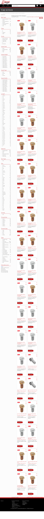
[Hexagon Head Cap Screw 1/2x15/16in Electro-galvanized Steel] (21, 480)
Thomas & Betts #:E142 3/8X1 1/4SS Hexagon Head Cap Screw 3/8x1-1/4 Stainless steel (21, 439)
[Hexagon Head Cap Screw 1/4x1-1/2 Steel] (21, 384)
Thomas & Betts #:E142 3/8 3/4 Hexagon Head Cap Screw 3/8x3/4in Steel (32, 391)
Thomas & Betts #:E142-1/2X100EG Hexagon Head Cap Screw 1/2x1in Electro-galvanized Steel (32, 153)
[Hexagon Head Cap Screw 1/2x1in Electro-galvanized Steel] (32, 146)
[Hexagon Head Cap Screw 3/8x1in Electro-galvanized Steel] (21, 241)
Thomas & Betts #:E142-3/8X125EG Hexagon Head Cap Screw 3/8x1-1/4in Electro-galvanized (32, 248)
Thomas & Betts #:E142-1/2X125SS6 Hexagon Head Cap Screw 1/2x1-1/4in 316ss (21, 128)
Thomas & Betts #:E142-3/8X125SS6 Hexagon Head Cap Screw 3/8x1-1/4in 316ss (21, 272)
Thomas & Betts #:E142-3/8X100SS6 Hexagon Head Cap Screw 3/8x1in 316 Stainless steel (32, 319)
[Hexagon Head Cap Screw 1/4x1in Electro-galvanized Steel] (21, 217)
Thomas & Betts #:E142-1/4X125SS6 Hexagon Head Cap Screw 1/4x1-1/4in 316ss (21, 343)
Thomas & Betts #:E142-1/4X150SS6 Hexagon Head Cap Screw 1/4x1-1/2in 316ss (21, 295)
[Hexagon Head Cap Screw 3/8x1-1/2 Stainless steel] (32, 432)
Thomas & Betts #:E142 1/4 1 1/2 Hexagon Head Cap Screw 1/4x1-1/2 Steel (21, 391)
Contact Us (23, 501)
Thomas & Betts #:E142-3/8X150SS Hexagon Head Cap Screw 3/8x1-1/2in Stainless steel (32, 272)
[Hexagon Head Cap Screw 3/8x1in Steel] (21, 408)
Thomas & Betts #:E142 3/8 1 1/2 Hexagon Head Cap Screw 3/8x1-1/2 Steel (32, 462)
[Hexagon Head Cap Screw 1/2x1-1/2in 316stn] (32, 74)
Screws (20, 13)
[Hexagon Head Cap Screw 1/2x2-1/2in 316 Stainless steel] (21, 98)
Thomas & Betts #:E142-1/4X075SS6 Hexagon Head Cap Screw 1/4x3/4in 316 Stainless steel (32, 58)
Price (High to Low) (33, 16)
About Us (13, 501)
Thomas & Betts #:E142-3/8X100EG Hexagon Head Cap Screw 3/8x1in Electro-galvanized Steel (21, 248)
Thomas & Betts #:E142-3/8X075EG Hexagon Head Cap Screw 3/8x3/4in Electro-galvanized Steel (32, 296)
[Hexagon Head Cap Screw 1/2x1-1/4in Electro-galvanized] (21, 169)
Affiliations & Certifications (15, 505)
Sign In (2, 500)
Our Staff (13, 502)
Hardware (16, 13)
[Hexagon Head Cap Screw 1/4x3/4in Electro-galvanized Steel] (32, 193)
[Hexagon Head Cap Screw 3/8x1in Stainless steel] (32, 408)
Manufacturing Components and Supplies (9, 13)
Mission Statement (14, 504)
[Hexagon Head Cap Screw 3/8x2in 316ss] (32, 122)
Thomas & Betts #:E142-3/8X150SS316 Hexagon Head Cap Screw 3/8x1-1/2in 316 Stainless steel (32, 105)
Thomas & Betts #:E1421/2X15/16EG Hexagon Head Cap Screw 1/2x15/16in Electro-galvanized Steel (21, 487)
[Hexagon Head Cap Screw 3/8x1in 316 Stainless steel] (32, 313)
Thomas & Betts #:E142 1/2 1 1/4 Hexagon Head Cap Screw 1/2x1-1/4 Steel (32, 486)
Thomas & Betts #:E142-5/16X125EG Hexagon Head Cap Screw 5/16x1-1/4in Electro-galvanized (21, 58)
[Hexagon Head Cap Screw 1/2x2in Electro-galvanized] (21, 26)
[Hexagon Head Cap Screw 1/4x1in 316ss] (32, 336)
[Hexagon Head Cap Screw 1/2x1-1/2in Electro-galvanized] (32, 169)
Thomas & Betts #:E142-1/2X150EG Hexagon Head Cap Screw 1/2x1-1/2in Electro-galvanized (32, 177)
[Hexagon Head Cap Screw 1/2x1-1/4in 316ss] (21, 122)
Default (41, 16)
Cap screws (22, 13)
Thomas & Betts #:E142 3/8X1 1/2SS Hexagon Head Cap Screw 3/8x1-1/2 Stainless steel (32, 439)
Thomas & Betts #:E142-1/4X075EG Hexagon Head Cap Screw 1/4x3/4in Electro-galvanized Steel (32, 201)
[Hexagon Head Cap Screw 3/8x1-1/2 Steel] (32, 456)
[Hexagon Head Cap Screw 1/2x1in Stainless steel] (32, 26)
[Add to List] (25, 20)
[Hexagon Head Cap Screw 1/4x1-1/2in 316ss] (21, 289)
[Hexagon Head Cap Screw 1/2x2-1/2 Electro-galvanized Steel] (21, 193)
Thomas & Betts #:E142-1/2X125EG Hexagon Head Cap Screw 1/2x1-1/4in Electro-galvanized (21, 177)
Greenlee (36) (3, 269)
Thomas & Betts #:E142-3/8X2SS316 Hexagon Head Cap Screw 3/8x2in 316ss (32, 128)
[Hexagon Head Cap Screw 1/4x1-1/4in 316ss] (21, 336)
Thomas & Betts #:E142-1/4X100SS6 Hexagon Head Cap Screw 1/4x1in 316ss (32, 343)
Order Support (24, 502)
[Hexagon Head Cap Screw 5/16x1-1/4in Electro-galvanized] (21, 50)
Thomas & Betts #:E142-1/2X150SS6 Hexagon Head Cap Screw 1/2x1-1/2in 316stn (32, 81)
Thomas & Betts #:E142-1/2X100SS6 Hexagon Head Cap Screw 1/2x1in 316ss (21, 367)
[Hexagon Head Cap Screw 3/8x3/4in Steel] (32, 384)
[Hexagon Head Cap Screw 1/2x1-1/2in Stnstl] (21, 74)
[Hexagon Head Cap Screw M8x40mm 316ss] (21, 313)
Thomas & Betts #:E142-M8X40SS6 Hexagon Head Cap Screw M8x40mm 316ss (21, 319)
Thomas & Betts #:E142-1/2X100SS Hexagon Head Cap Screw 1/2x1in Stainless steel (32, 33)
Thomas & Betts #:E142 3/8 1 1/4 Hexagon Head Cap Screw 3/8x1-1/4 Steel (21, 462)
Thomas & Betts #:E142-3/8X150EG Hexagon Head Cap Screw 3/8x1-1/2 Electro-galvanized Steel (21, 153)
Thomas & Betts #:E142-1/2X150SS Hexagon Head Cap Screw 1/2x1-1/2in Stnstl (21, 81)
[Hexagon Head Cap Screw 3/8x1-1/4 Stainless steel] (21, 432)
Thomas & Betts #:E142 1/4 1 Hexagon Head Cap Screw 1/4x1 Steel (32, 367)
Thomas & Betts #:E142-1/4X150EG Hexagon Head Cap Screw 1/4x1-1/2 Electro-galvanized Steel (32, 225)
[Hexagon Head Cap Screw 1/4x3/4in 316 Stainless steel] (32, 50)
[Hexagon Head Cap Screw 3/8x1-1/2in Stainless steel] (32, 265)
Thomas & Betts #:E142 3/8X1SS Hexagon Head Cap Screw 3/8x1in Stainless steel (32, 415)
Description (38, 16)
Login (40, 2)
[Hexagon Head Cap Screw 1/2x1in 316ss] (21, 360)
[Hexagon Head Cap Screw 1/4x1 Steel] (32, 360)
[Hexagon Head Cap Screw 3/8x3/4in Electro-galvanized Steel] (32, 289)
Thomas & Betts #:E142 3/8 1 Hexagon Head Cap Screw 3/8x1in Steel (21, 415)
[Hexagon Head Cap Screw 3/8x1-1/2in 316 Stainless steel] (32, 98)
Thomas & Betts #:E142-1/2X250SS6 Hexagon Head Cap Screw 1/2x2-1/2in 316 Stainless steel (21, 105)
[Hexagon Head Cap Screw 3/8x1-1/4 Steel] (21, 456)
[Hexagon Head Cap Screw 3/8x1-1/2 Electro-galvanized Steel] (21, 146)
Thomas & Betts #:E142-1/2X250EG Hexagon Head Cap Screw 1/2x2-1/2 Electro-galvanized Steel (21, 201)
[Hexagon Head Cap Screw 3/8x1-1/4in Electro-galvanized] (32, 241)
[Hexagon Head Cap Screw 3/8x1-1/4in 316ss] (21, 265)
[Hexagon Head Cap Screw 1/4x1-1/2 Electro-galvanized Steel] (32, 217)
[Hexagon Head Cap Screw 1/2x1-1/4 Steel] (32, 480)
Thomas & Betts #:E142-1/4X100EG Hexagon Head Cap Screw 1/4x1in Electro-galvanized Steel (21, 225)
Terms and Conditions (15, 507)
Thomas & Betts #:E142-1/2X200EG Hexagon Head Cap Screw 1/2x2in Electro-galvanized (21, 33)
